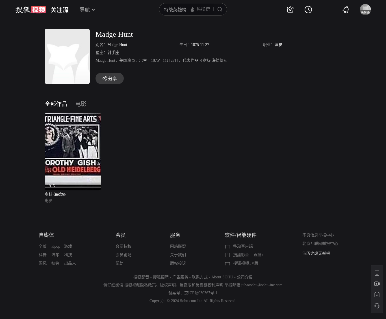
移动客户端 (243, 246)
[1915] (73, 116)
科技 (68, 255)
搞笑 (55, 263)
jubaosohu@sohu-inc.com (262, 285)
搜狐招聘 (161, 277)
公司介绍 (245, 277)
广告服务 (180, 277)
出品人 (70, 263)
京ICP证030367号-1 (201, 293)
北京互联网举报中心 (320, 243)
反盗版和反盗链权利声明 (201, 285)
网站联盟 (178, 246)
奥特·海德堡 (55, 194)
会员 (121, 235)
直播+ (258, 255)
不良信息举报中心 (318, 235)
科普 (43, 255)
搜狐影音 (241, 255)
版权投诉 (178, 263)
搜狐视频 (31, 10)
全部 (43, 246)
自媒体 (46, 235)
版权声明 (168, 285)
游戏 (68, 246)
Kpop (55, 246)
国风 (43, 263)
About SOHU (222, 277)
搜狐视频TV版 (245, 263)
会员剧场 (123, 255)
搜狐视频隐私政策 (140, 285)
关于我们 (178, 255)
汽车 (55, 255)
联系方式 (200, 277)
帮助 (119, 263)
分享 (112, 78)
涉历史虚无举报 (316, 253)
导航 (85, 9)
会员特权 (123, 246)
